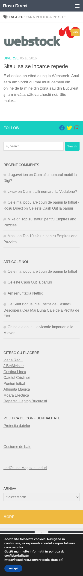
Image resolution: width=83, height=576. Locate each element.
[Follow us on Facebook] (62, 128)
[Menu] (77, 6)
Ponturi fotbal (14, 384)
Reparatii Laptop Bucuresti (25, 401)
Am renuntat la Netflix (25, 293)
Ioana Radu (13, 360)
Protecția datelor (16, 426)
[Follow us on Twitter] (69, 128)
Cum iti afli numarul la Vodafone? (50, 191)
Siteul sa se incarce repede (35, 66)
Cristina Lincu (14, 372)
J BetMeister (13, 366)
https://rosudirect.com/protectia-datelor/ (33, 560)
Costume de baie (17, 447)
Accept (13, 568)
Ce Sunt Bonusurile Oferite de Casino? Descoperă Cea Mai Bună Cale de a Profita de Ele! (41, 310)
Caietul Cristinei (16, 378)
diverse (11, 58)
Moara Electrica (16, 395)
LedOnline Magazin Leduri (25, 468)
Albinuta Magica (16, 389)
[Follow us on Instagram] (77, 128)
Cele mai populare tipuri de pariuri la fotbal (42, 271)
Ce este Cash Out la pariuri (51, 208)
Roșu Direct (15, 5)
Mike (11, 219)
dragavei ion (18, 175)
